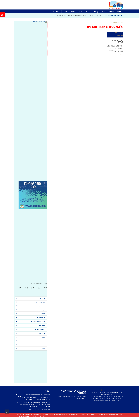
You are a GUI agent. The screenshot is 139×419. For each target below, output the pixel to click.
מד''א (27, 400)
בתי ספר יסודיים (41, 317)
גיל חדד (27, 394)
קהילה (21, 404)
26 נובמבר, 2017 (118, 32)
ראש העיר (42, 407)
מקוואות (43, 344)
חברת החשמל (41, 333)
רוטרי (38, 407)
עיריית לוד (38, 404)
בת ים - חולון (47, 414)
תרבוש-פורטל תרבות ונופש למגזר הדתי (107, 414)
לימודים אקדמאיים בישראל (36, 416)
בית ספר (35, 394)
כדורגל (34, 400)
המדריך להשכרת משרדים (117, 41)
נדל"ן (17, 416)
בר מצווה (31, 394)
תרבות (29, 409)
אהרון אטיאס (47, 394)
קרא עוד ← (121, 54)
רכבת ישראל (33, 407)
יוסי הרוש (41, 400)
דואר (44, 341)
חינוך (22, 397)
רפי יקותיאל (47, 409)
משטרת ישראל (41, 402)
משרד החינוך (27, 402)
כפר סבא (21, 416)
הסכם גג (38, 397)
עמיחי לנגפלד (30, 404)
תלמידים (33, 409)
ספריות (43, 348)
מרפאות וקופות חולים (40, 302)
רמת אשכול (19, 407)
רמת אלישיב (24, 407)
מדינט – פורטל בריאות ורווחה (72, 414)
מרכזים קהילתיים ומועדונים (38, 321)
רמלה (28, 407)
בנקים (43, 337)
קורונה (47, 406)
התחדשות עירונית (30, 397)
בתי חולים (42, 298)
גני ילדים (43, 313)
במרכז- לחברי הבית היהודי (22, 414)
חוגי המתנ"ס (42, 325)
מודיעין (80, 414)
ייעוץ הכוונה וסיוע (41, 309)
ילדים (37, 400)
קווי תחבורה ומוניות (40, 329)
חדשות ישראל (26, 416)
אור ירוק (42, 394)
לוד (30, 399)
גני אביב (23, 394)
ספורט (45, 404)
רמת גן (52, 414)
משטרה (47, 402)
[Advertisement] (31, 101)
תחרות (40, 409)
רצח (42, 409)
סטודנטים (18, 402)
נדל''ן (22, 402)
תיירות (37, 409)
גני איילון (18, 394)
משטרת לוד (34, 402)
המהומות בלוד (43, 397)
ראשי (122, 22)
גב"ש (43, 414)
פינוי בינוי (25, 404)
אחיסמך (38, 394)
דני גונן (48, 397)
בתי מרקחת (42, 306)
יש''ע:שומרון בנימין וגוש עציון (34, 414)
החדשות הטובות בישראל (59, 414)
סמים (48, 404)
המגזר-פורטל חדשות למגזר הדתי (90, 414)
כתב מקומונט (120, 35)
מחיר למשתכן (22, 400)
